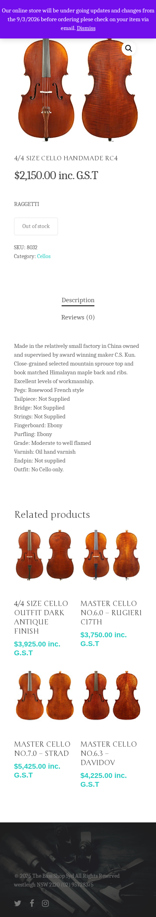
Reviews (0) (78, 317)
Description (78, 300)
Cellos (43, 256)
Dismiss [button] (86, 28)
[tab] (78, 300)
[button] (129, 48)
